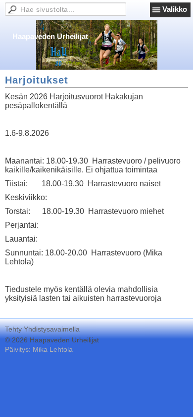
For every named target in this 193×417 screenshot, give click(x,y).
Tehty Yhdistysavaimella (42, 329)
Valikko (174, 9)
